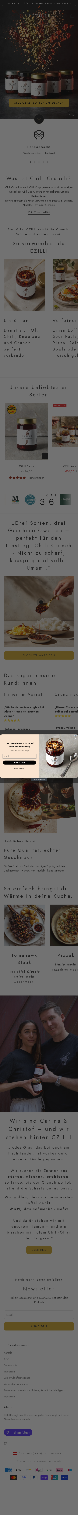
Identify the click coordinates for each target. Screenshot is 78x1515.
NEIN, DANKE (19, 768)
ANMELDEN (19, 762)
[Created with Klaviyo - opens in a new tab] (39, 779)
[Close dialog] (75, 736)
